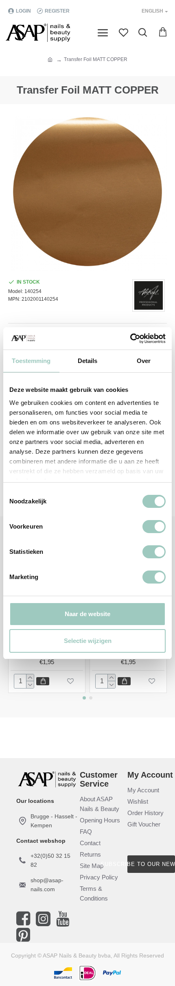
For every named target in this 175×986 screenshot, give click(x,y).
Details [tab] (88, 360)
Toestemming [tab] (31, 360)
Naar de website (87, 613)
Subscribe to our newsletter (151, 864)
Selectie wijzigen (88, 640)
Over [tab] (144, 360)
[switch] (154, 526)
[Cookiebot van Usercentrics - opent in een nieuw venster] (130, 338)
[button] (84, 698)
